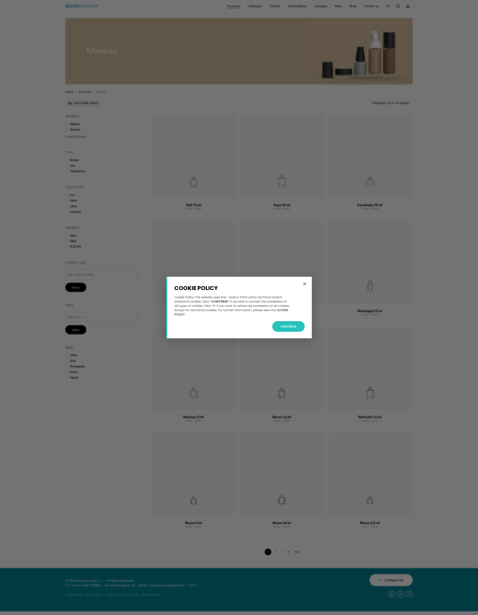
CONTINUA (288, 327)
